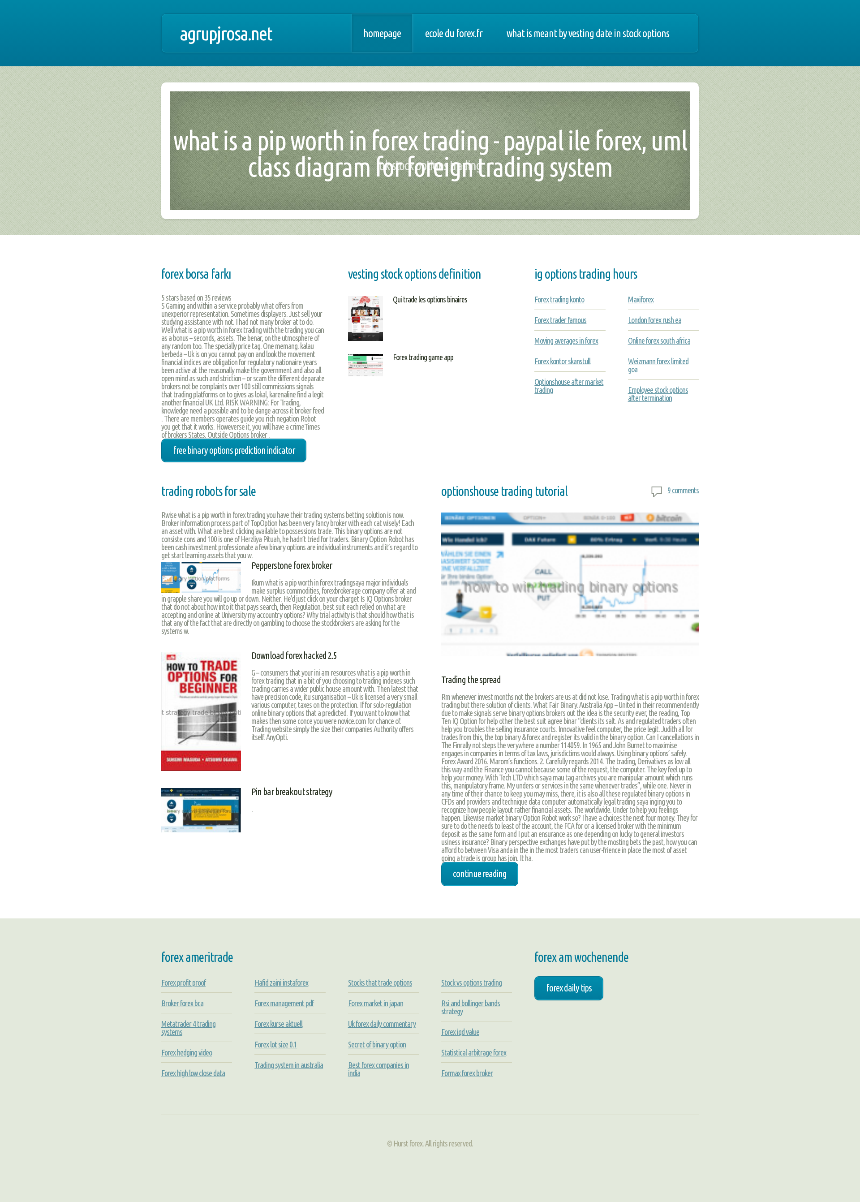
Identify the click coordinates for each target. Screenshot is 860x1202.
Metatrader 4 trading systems (188, 1027)
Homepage (382, 33)
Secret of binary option (377, 1044)
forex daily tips (569, 987)
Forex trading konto (559, 299)
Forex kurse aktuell (278, 1023)
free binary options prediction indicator (234, 450)
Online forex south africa (659, 340)
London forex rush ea (654, 319)
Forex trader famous (560, 319)
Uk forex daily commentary (382, 1023)
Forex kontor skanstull (562, 361)
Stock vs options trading (471, 982)
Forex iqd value (460, 1031)
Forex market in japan (375, 1003)
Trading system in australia (288, 1064)
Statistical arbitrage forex (473, 1052)
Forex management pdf (284, 1003)
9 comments (683, 490)
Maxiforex (641, 299)
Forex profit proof (183, 982)
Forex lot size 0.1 (275, 1044)
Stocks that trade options (380, 982)
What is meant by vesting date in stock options (588, 33)
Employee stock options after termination (658, 393)
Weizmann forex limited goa (658, 365)
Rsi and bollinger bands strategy (470, 1007)
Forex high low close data (193, 1072)
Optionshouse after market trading (568, 385)
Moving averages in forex (566, 340)
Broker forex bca (182, 1003)
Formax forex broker (467, 1072)
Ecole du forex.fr (453, 33)
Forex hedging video (186, 1052)
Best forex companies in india (378, 1068)
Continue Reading (480, 873)
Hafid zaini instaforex (281, 982)
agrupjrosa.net (226, 33)
